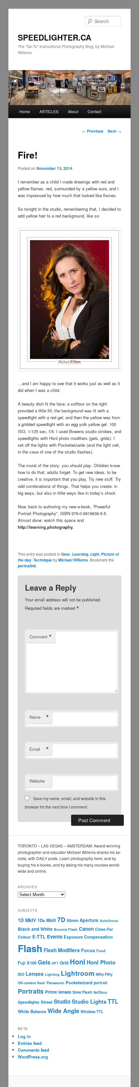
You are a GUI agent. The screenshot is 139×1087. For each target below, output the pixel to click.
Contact (94, 111)
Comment (40, 637)
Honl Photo (101, 962)
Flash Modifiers (62, 950)
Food (100, 950)
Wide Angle (63, 1011)
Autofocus (109, 920)
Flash (30, 948)
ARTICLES (49, 111)
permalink (27, 566)
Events (54, 936)
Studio (62, 1001)
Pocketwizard (79, 982)
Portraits (31, 991)
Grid (64, 963)
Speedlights (28, 1002)
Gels (44, 962)
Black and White (35, 929)
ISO (21, 974)
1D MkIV (27, 920)
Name (39, 717)
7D (61, 919)
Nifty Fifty (104, 974)
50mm (72, 920)
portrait (100, 983)
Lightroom (77, 973)
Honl (77, 962)
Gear (65, 554)
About (73, 111)
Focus (88, 950)
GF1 (55, 963)
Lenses (35, 973)
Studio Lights (89, 1001)
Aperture (89, 920)
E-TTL (39, 936)
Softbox (100, 992)
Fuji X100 (27, 963)
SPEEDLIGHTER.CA (54, 37)
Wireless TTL (91, 1011)
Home (24, 111)
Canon (86, 928)
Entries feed (30, 1043)
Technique (42, 560)
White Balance (32, 1011)
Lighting (52, 974)
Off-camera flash (31, 982)
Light (94, 554)
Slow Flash (82, 992)
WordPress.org (33, 1057)
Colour (24, 937)
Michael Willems (73, 560)
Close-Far (104, 929)
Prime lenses (58, 992)
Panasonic (55, 982)
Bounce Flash (66, 929)
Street (46, 1002)
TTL (113, 1001)
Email (39, 749)
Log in (24, 1036)
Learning (80, 554)
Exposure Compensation (88, 937)
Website (37, 781)
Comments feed (33, 1050)
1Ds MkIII (46, 920)
